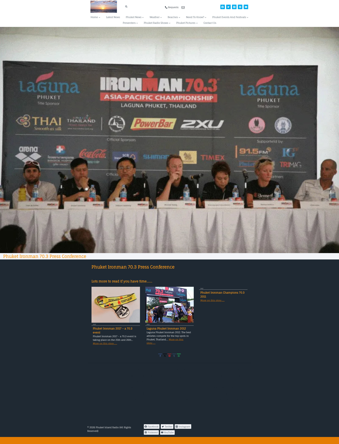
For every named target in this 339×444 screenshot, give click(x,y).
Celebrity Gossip (138, 399)
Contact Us (210, 22)
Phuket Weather (138, 387)
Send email (226, 433)
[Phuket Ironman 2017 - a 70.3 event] (116, 305)
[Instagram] (234, 7)
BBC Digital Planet (181, 384)
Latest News (113, 17)
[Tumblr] (174, 356)
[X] (165, 356)
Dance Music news (140, 381)
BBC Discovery (179, 391)
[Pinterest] (240, 7)
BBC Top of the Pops (182, 413)
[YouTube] (246, 7)
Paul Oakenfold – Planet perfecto (232, 405)
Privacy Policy (208, 433)
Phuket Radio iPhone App (144, 376)
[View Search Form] (123, 6)
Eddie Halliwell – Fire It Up (229, 376)
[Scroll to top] (169, 440)
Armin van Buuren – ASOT (228, 370)
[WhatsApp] (179, 356)
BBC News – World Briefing (186, 377)
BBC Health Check (181, 406)
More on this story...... (105, 343)
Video (132, 405)
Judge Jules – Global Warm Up (231, 387)
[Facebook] (222, 7)
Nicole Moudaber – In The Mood (232, 399)
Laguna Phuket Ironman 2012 (166, 328)
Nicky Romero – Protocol (228, 393)
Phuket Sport (136, 393)
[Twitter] (228, 7)
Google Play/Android (141, 370)
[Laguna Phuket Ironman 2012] (169, 305)
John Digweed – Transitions (229, 381)
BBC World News (180, 370)
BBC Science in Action (183, 398)
